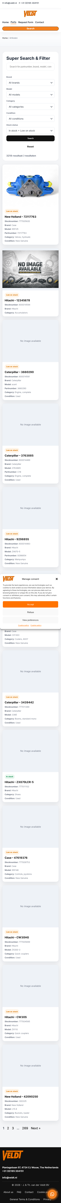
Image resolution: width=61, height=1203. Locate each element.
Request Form (25, 22)
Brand (9, 77)
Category (10, 101)
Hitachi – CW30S (16, 1017)
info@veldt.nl (9, 1177)
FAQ (19, 1192)
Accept (30, 604)
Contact (39, 22)
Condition (10, 113)
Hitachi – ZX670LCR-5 (19, 782)
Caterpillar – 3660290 (19, 372)
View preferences (30, 620)
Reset (30, 146)
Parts (13, 22)
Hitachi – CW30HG (17, 937)
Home (5, 22)
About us (8, 1192)
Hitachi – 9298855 (17, 539)
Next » (36, 1128)
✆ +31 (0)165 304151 (29, 3)
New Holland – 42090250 (21, 1096)
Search (30, 28)
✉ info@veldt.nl (9, 3)
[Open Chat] (52, 1194)
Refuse (30, 612)
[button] (56, 579)
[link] (30, 204)
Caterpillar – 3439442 (19, 702)
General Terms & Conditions (25, 1199)
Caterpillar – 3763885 (19, 455)
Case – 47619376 (16, 857)
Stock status (12, 125)
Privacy (47, 1199)
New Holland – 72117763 (20, 216)
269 (25, 1128)
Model (9, 89)
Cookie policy (23, 625)
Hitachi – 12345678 (17, 300)
